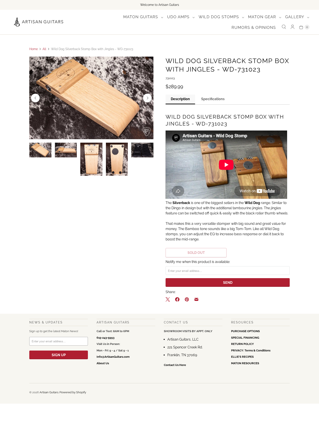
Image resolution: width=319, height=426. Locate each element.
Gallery (295, 17)
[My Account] (292, 27)
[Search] (284, 27)
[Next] (147, 98)
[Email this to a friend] (196, 299)
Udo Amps (179, 17)
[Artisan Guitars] (38, 22)
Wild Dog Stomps (219, 17)
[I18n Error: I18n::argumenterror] (40, 150)
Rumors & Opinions (254, 27)
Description (180, 99)
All (44, 49)
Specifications (213, 99)
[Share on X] (169, 299)
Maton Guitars (141, 17)
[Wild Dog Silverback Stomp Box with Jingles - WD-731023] (91, 98)
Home (33, 49)
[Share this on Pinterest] (187, 299)
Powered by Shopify (72, 392)
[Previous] (35, 98)
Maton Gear (262, 17)
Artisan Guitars (48, 392)
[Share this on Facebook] (177, 299)
